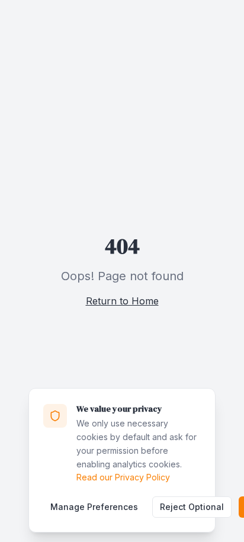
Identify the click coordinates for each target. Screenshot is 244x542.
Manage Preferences (94, 507)
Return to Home (122, 301)
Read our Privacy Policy (123, 477)
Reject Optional (192, 507)
